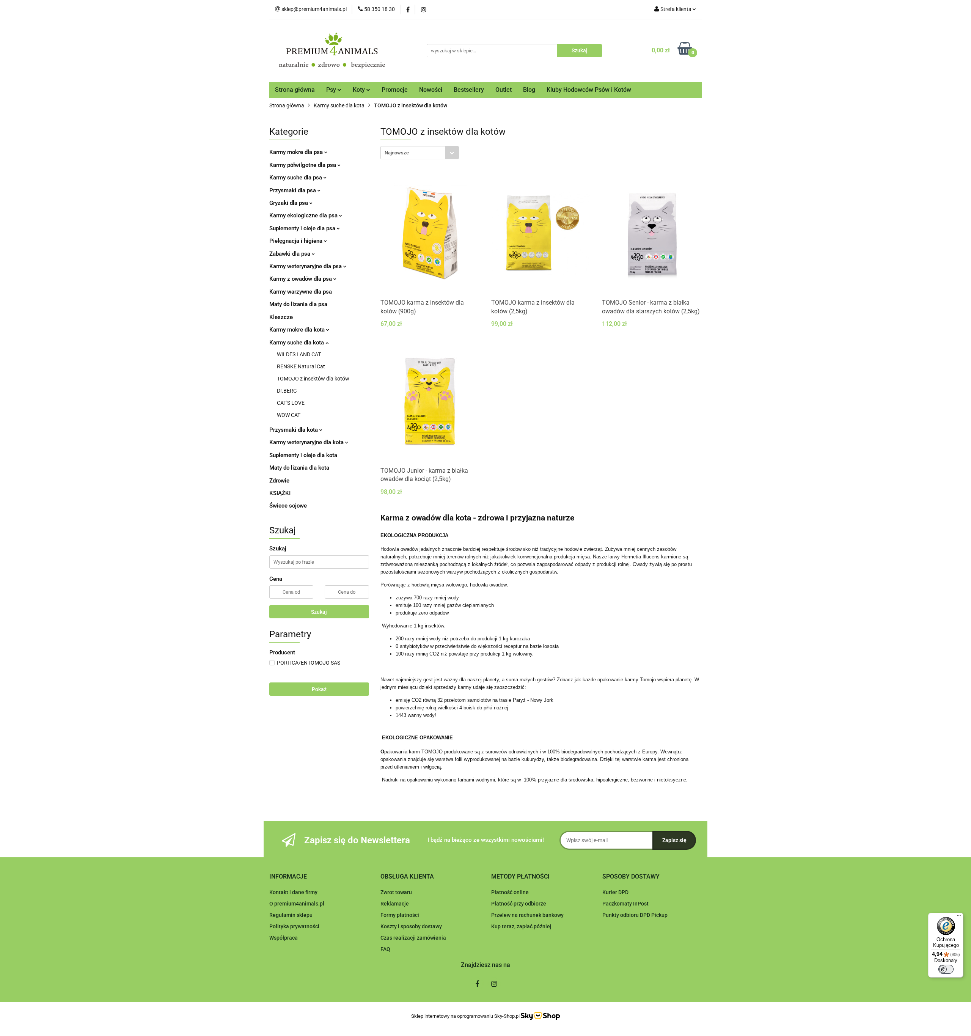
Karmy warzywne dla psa (300, 291)
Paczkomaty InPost (625, 904)
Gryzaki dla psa (289, 203)
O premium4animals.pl (296, 904)
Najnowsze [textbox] (397, 153)
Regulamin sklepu (291, 915)
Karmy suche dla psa (296, 177)
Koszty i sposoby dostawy (411, 926)
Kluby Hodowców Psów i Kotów (589, 89)
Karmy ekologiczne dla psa (304, 215)
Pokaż (319, 689)
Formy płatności (399, 915)
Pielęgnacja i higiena (296, 240)
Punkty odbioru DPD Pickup (635, 915)
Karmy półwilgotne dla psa (303, 165)
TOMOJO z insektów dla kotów (313, 379)
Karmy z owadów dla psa (301, 278)
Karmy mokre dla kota (297, 329)
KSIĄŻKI (280, 493)
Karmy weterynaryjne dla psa (306, 266)
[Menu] (958, 917)
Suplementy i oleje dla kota (303, 455)
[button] (288, 877)
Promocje (395, 89)
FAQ (385, 949)
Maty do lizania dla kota (299, 467)
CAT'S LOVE (291, 403)
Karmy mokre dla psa (296, 152)
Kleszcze (281, 317)
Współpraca (283, 938)
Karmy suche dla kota (297, 342)
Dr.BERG (287, 391)
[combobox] (419, 152)
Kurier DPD (615, 892)
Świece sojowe (288, 505)
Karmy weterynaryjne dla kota (307, 442)
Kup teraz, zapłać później (521, 926)
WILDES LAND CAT (299, 354)
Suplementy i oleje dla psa (303, 228)
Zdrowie (279, 480)
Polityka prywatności (294, 926)
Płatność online (510, 892)
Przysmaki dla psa (293, 190)
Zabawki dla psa (290, 253)
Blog (529, 89)
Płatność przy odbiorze (518, 904)
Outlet (503, 89)
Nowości (430, 89)
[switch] (946, 969)
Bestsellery (469, 89)
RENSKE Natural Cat (301, 366)
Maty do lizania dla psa (298, 304)
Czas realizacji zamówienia (413, 938)
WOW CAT (288, 415)
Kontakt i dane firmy (293, 892)
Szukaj (319, 612)
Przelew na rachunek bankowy (527, 915)
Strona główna (295, 89)
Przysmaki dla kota (294, 429)
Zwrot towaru (396, 892)
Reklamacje (394, 904)
